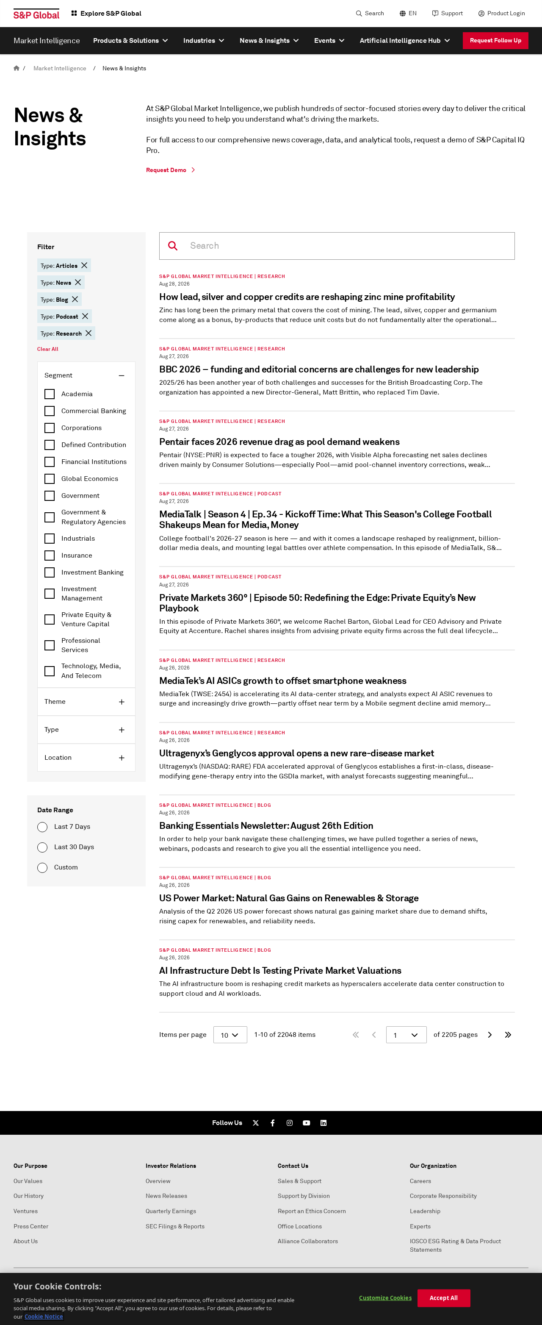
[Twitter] (256, 1123)
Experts (420, 1226)
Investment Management (81, 594)
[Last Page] (508, 1035)
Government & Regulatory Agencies (93, 517)
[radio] (42, 827)
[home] (16, 68)
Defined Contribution (93, 445)
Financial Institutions (94, 462)
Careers (420, 1181)
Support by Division (304, 1196)
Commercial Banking (93, 411)
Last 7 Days (72, 826)
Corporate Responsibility (443, 1196)
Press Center (31, 1226)
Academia (77, 394)
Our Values (28, 1181)
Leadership (425, 1211)
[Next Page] (489, 1035)
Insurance (76, 555)
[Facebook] (272, 1123)
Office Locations (300, 1226)
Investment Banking (92, 572)
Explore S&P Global (110, 13)
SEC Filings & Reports (175, 1226)
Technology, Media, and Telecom (91, 671)
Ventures (26, 1211)
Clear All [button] (47, 349)
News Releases (166, 1196)
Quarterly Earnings (171, 1211)
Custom (66, 867)
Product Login (506, 13)
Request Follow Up (495, 40)
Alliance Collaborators (308, 1241)
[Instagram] (289, 1123)
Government (80, 496)
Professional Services (80, 645)
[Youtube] (306, 1123)
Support (452, 13)
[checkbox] (86, 394)
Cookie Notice (44, 1316)
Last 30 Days (74, 847)
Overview (158, 1181)
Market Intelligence (59, 68)
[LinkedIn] (323, 1123)
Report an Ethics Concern (312, 1211)
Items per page (183, 1035)
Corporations (81, 428)
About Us (26, 1241)
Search (374, 13)
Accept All (444, 1298)
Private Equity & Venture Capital (86, 619)
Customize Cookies (385, 1298)
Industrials (78, 538)
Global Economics (89, 479)
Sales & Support (299, 1181)
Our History (29, 1196)
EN (413, 13)
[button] (84, 265)
